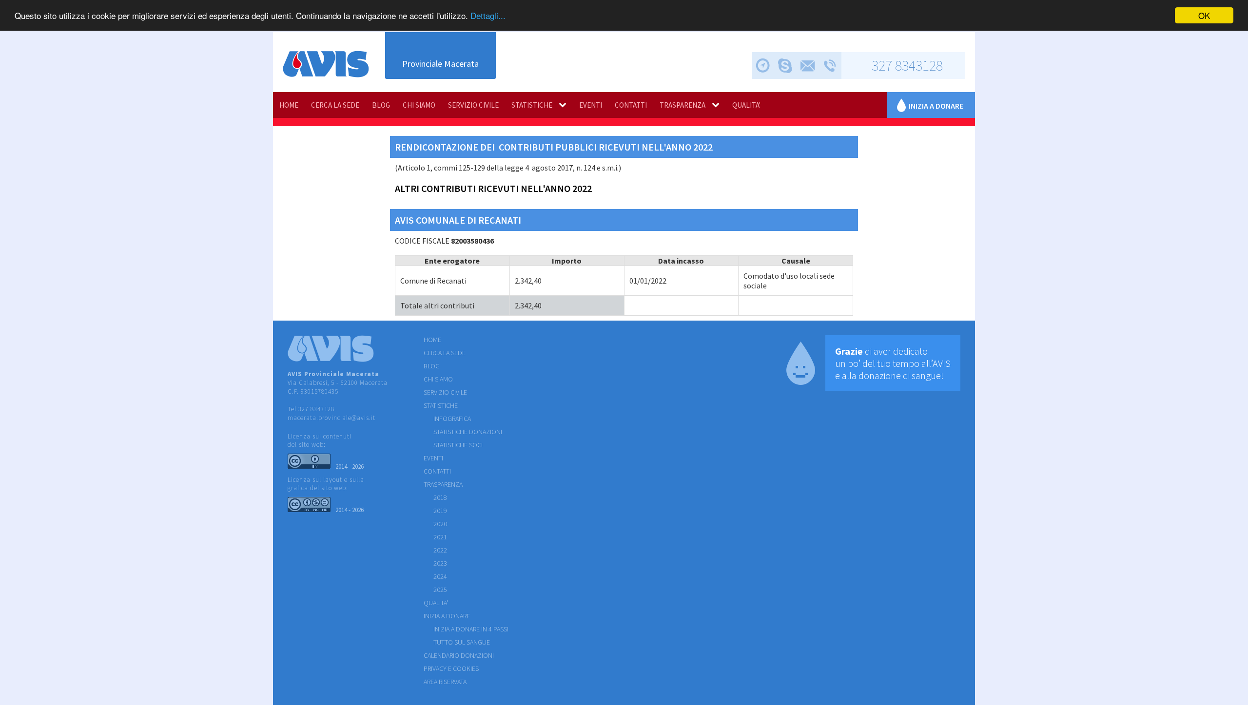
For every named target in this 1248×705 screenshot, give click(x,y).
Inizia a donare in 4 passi (470, 629)
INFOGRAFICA (452, 418)
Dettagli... (488, 16)
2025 (440, 589)
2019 (440, 510)
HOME (288, 105)
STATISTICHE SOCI (458, 444)
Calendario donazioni (459, 655)
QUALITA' (746, 105)
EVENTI (590, 105)
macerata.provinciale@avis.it (331, 418)
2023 (440, 563)
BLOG (381, 105)
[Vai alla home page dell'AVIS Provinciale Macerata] (326, 64)
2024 (440, 576)
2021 (440, 537)
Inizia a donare (936, 106)
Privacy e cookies (451, 668)
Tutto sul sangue (461, 642)
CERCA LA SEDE (335, 105)
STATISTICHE (531, 105)
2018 (440, 497)
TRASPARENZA (682, 105)
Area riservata (445, 681)
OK (1204, 15)
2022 (440, 550)
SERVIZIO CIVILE (473, 105)
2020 (440, 523)
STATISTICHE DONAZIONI (467, 431)
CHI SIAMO (419, 105)
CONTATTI (631, 105)
